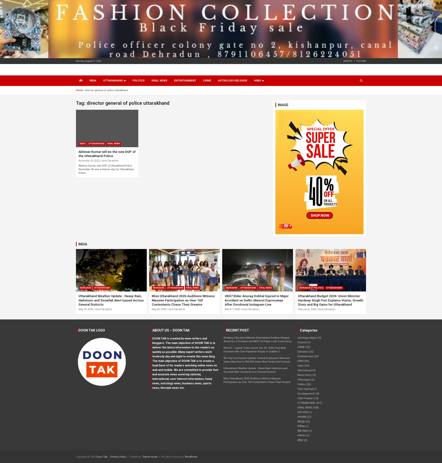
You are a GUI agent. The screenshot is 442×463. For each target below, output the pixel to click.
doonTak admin (110, 160)
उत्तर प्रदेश (302, 412)
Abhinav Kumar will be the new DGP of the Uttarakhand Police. (107, 154)
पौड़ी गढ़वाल (302, 430)
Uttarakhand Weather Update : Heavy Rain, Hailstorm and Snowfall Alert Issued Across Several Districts (111, 300)
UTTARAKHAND (113, 80)
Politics (139, 80)
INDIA (82, 244)
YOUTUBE (361, 61)
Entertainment (185, 80)
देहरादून (301, 421)
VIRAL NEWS (159, 80)
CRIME (207, 80)
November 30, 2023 (89, 160)
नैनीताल (301, 426)
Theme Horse (150, 456)
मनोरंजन (301, 435)
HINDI (257, 80)
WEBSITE (347, 61)
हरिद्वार (300, 440)
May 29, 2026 (86, 309)
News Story (304, 375)
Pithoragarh (304, 379)
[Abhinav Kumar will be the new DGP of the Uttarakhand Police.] (107, 128)
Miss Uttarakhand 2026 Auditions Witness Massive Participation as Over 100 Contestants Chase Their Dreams (183, 300)
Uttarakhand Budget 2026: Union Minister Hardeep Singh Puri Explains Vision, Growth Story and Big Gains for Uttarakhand (330, 300)
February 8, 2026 (307, 309)
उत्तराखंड (301, 416)
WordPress (191, 456)
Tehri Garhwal (305, 389)
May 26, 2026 (159, 309)
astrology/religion (232, 80)
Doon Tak (102, 456)
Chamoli (302, 342)
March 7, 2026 (232, 309)
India (92, 80)
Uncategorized (305, 393)
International (304, 370)
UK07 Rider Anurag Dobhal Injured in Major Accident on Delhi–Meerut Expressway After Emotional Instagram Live (257, 300)
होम (81, 80)
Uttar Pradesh (305, 398)
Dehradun (85, 288)
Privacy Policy (118, 456)
